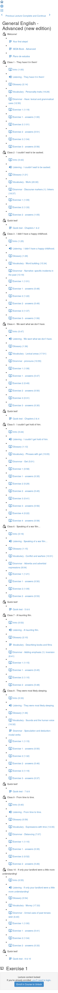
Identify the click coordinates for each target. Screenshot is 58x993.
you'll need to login (41, 980)
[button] (2, 2)
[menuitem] (2, 7)
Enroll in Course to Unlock (29, 984)
